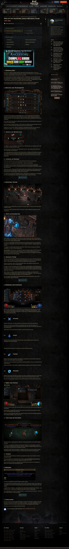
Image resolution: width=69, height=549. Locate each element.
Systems (5, 20)
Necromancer (33, 10)
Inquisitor (51, 10)
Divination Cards (37, 530)
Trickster (14, 12)
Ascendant (60, 10)
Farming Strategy (29, 33)
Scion (61, 9)
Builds (21, 533)
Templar (52, 9)
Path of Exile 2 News (7, 540)
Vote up (45, 17)
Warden (41, 11)
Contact (60, 530)
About (60, 534)
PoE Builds (31, 6)
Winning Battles (10, 33)
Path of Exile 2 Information (57, 82)
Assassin (14, 10)
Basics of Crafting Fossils (56, 91)
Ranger (43, 9)
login (52, 2)
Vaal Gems (36, 533)
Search (20, 2)
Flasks (35, 531)
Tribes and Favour (10, 44)
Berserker (23, 11)
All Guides (21, 530)
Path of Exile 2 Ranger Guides (9, 533)
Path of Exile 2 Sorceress (8, 534)
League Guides (22, 534)
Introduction (9, 39)
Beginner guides (23, 531)
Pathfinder (42, 12)
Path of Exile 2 (59, 6)
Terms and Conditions (63, 533)
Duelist (6, 9)
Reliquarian (61, 11)
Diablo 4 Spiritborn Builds (49, 537)
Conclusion (9, 46)
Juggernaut (24, 10)
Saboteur (14, 11)
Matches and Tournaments (30, 39)
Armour (35, 534)
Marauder (25, 9)
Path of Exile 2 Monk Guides (9, 531)
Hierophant (51, 11)
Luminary (60, 12)
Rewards (27, 44)
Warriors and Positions (30, 42)
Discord (5, 2)
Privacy (60, 531)
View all (57, 97)
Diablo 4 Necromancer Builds (50, 533)
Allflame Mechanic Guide (23, 6)
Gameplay (9, 20)
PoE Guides (37, 6)
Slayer (4, 10)
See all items (36, 538)
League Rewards (29, 30)
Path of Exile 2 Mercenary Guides (9, 530)
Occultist (32, 11)
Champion (5, 12)
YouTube (57, 31)
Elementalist (33, 12)
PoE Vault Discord (59, 34)
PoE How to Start (43, 6)
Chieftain (23, 12)
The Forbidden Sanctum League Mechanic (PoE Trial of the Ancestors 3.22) (57, 87)
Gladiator (5, 11)
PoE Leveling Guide (52, 6)
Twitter (3, 2)
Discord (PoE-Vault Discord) (29, 508)
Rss (7, 2)
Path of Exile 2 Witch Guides (9, 537)
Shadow (15, 9)
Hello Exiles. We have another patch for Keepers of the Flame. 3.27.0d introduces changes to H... (57, 67)
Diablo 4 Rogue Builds (48, 534)
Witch (33, 9)
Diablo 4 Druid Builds (48, 531)
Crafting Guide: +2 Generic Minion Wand (56, 94)
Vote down (45, 21)
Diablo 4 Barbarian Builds (49, 530)
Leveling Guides (22, 537)
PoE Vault (34, 3)
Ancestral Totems (10, 42)
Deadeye (41, 10)
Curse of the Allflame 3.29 (11, 6)
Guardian (51, 12)
